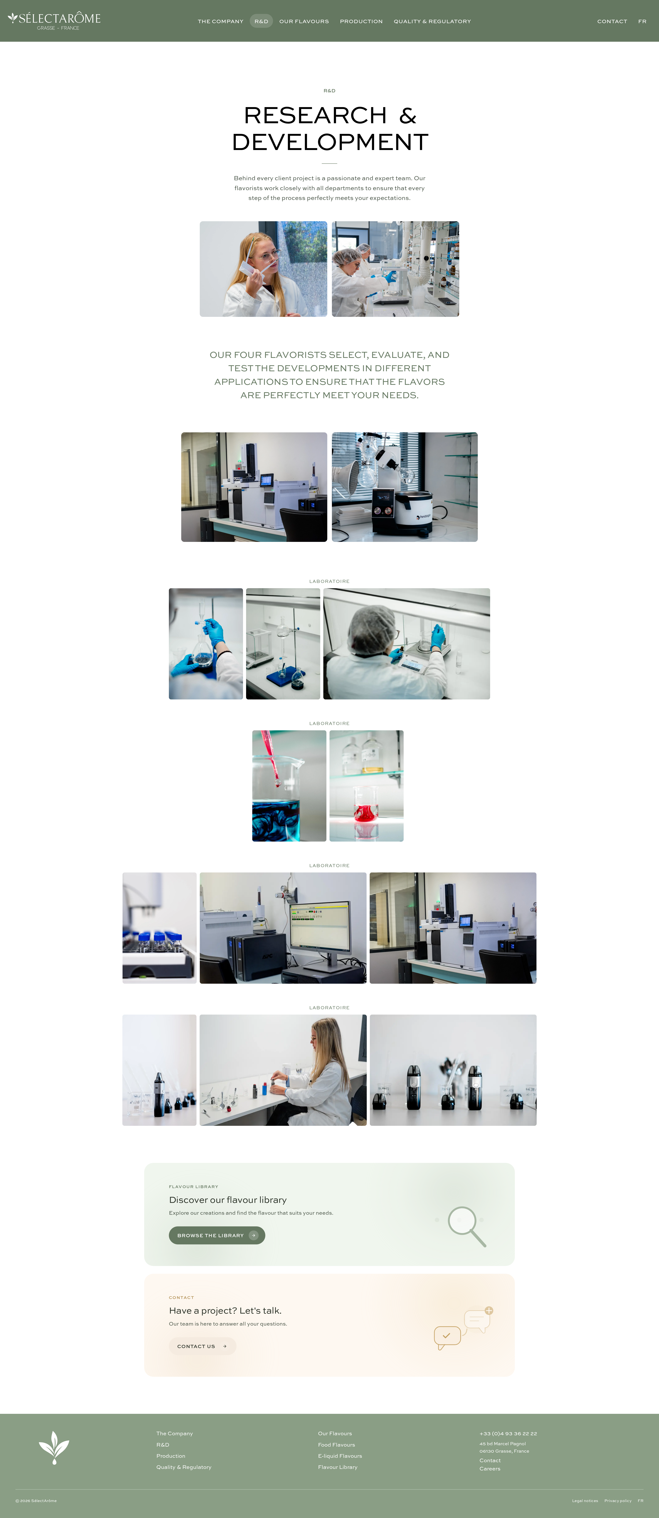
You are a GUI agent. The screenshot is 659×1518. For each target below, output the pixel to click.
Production (361, 21)
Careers (489, 1468)
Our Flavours (304, 21)
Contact (612, 21)
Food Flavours (336, 1444)
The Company (221, 21)
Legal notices (585, 1501)
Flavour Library (338, 1467)
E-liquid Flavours (340, 1455)
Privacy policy (618, 1501)
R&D (261, 21)
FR (642, 21)
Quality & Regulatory (432, 21)
